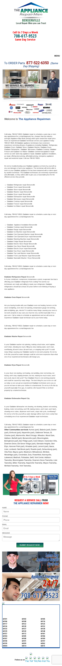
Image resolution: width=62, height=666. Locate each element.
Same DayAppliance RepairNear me (47, 559)
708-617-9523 (25, 36)
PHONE (5, 516)
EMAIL (4, 524)
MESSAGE (6, 533)
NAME (4, 507)
